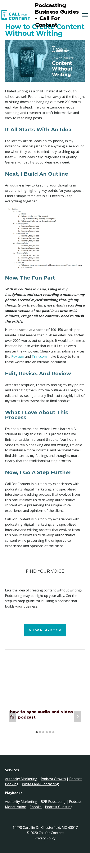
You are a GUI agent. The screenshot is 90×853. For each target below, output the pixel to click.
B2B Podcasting (53, 801)
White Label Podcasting (40, 784)
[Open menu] (85, 15)
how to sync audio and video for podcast (41, 714)
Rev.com (17, 356)
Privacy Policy (45, 838)
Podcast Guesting (58, 806)
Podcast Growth (53, 778)
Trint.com (39, 356)
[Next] (77, 716)
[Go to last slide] (12, 716)
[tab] (37, 732)
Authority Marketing (21, 778)
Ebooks (36, 806)
